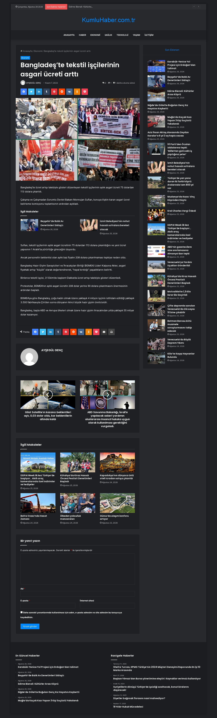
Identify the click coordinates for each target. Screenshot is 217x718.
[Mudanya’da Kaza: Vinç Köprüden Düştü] (156, 201)
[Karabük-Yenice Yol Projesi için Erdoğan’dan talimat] (156, 66)
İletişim (149, 35)
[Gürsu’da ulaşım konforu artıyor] (117, 503)
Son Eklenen (172, 49)
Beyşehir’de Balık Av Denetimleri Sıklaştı (178, 78)
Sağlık (108, 35)
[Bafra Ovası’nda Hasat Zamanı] (37, 503)
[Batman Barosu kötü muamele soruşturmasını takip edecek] (156, 325)
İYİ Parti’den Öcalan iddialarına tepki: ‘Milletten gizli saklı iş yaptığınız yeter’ (179, 149)
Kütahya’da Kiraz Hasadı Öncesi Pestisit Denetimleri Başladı (76, 478)
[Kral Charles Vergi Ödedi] (156, 215)
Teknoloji (122, 35)
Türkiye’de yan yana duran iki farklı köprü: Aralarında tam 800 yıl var (180, 183)
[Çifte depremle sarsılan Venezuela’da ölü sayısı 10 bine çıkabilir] (156, 310)
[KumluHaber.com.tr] (108, 20)
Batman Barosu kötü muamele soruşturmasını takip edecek (179, 326)
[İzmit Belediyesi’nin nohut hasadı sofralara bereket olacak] (89, 225)
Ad (22, 588)
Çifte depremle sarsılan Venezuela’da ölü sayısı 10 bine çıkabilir (181, 309)
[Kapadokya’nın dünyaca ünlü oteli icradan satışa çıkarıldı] (117, 462)
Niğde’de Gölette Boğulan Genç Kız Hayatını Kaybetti (168, 107)
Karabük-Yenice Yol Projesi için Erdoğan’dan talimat (181, 65)
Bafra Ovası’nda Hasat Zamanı (33, 517)
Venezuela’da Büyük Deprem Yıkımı (179, 341)
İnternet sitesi (87, 600)
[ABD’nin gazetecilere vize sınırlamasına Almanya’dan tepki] (156, 251)
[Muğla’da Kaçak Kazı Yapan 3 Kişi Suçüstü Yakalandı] (156, 121)
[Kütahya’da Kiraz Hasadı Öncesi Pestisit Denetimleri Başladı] (77, 462)
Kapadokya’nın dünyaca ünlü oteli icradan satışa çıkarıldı (117, 477)
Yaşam (136, 35)
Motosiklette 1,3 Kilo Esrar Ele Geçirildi (179, 293)
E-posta (25, 600)
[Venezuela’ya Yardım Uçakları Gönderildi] (156, 266)
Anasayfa (69, 35)
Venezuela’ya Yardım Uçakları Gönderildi (179, 264)
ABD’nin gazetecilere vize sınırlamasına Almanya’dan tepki (179, 250)
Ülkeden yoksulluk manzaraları (70, 517)
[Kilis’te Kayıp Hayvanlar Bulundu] (156, 358)
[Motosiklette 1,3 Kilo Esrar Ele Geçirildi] (156, 296)
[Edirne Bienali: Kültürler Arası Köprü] (156, 95)
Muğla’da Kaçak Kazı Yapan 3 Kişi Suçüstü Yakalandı (179, 120)
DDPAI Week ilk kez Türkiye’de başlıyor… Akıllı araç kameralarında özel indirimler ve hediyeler (37, 480)
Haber (82, 35)
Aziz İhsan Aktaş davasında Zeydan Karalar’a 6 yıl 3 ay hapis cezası (168, 134)
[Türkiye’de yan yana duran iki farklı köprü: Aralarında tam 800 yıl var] (156, 182)
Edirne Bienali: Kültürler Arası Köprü (86, 6)
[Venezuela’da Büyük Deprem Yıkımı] (156, 344)
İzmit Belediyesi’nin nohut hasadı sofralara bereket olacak (115, 225)
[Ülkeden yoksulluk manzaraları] (77, 503)
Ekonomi (95, 35)
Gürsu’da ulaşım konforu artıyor (114, 517)
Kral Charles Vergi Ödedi (181, 210)
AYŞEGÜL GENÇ (33, 83)
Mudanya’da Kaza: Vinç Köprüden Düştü (181, 198)
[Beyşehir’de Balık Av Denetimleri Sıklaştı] (29, 225)
